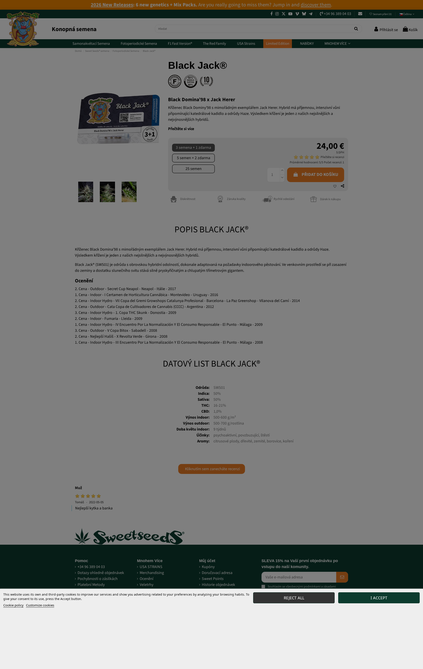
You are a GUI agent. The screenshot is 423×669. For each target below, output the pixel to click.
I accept (379, 597)
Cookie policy (13, 605)
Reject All (294, 597)
